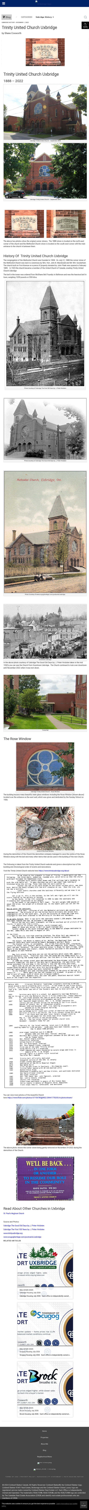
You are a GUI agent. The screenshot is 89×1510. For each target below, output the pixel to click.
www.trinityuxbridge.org (12, 1233)
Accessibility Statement (49, 1476)
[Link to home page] (45, 3)
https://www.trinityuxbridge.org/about (54, 871)
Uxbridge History (8, 22)
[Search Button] (85, 17)
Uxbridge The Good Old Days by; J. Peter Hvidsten (23, 1226)
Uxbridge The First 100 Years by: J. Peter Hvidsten (23, 1229)
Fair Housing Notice (74, 1476)
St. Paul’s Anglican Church (13, 1213)
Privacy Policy (28, 1476)
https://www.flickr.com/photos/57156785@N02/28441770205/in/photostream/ (40, 1098)
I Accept (83, 1504)
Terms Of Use (11, 1476)
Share (85, 27)
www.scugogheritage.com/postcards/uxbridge (22, 1237)
